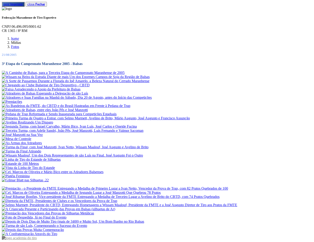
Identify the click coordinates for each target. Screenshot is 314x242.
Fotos (15, 47)
